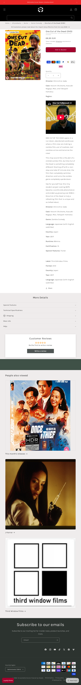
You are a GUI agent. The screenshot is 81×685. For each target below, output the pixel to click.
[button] (61, 55)
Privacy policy (59, 678)
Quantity (48, 71)
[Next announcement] (77, 2)
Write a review (40, 351)
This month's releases (15, 454)
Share (50, 288)
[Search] (71, 17)
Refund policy (49, 678)
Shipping (59, 41)
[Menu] (4, 9)
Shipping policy (56, 680)
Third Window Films (14, 611)
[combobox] (40, 17)
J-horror (9, 532)
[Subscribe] (57, 640)
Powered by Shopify (37, 678)
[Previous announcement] (4, 2)
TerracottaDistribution (24, 678)
